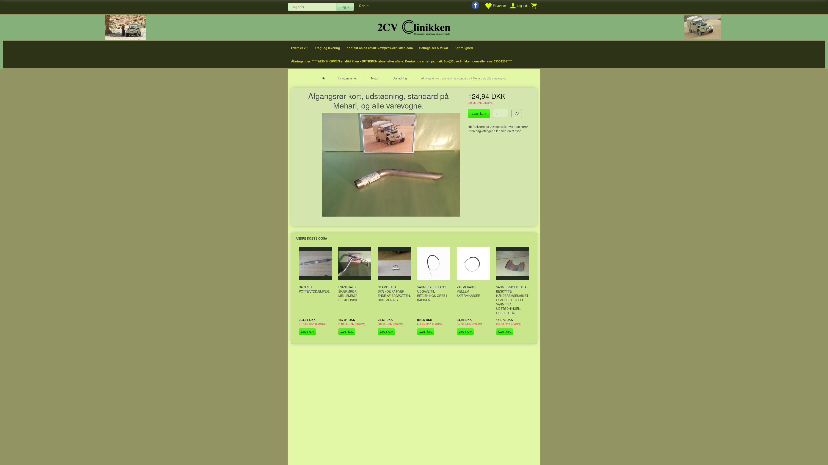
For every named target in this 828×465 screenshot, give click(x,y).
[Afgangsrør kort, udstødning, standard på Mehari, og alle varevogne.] (391, 165)
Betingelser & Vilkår (433, 48)
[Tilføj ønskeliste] (516, 113)
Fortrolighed (464, 48)
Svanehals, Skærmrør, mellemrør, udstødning (348, 293)
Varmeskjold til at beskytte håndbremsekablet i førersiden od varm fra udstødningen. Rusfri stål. (512, 300)
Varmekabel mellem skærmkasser (468, 291)
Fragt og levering (327, 48)
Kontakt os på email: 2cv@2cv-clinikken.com (380, 48)
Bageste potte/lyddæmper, (314, 289)
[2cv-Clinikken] (414, 27)
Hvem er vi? (299, 48)
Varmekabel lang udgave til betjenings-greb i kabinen (432, 293)
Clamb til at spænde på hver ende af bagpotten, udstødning (394, 293)
